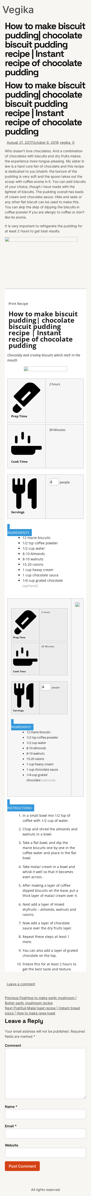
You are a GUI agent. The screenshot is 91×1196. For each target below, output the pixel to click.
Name (11, 1106)
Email (11, 1126)
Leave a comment (21, 984)
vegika (65, 142)
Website (11, 1145)
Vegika (18, 10)
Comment (13, 1045)
